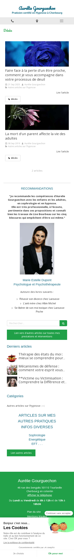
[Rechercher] (63, 323)
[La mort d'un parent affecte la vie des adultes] (37, 117)
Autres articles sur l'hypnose (23, 405)
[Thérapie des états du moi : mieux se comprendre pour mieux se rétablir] (12, 358)
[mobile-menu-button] (61, 20)
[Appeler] (12, 20)
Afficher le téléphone (39, 495)
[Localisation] (37, 20)
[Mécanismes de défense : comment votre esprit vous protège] (12, 370)
